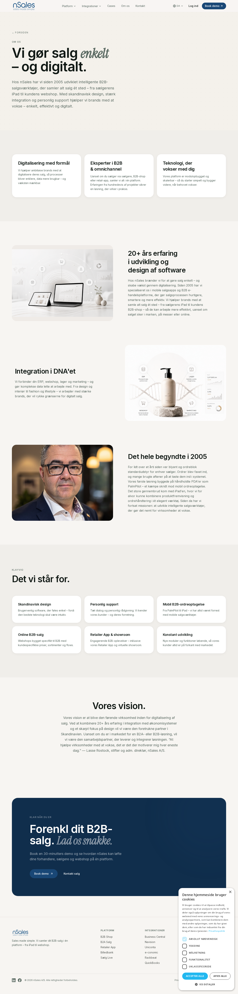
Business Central (155, 936)
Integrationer (90, 6)
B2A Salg (106, 942)
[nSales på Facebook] (20, 980)
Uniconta (150, 947)
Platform (67, 6)
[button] (206, 984)
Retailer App (108, 947)
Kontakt (140, 5)
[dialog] (206, 939)
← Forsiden (20, 32)
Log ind (193, 5)
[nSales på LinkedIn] (14, 980)
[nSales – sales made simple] (24, 6)
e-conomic (151, 952)
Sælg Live (107, 957)
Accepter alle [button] (195, 976)
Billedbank (107, 952)
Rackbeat (151, 957)
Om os (125, 5)
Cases (111, 5)
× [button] (230, 892)
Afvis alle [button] (220, 976)
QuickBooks (152, 962)
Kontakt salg (72, 873)
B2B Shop (107, 936)
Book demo (212, 5)
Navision (150, 942)
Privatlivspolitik (217, 931)
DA (178, 5)
